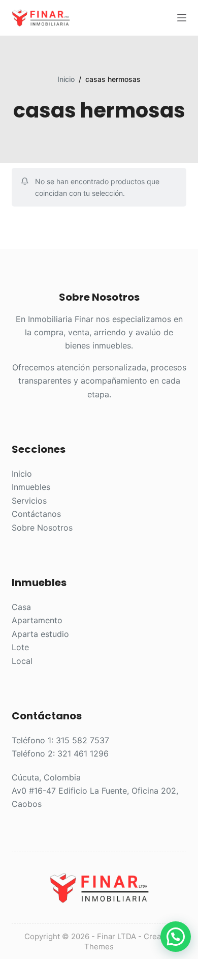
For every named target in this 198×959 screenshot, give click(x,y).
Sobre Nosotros (42, 527)
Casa (21, 607)
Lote (20, 647)
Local (22, 661)
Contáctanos (36, 514)
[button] (175, 936)
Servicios (29, 501)
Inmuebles (31, 487)
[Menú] (181, 17)
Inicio (22, 474)
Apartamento (37, 620)
